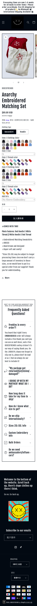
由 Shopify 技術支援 (25, 602)
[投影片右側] (23, 82)
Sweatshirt (9, 132)
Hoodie (23, 132)
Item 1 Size (6, 151)
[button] (3, 22)
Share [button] (7, 278)
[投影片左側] (13, 82)
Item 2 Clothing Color (10, 167)
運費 (10, 116)
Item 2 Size (6, 180)
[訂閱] (30, 538)
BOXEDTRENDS (14, 602)
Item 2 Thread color (10, 186)
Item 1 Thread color (10, 157)
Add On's (5, 196)
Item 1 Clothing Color (10, 138)
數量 (3, 204)
